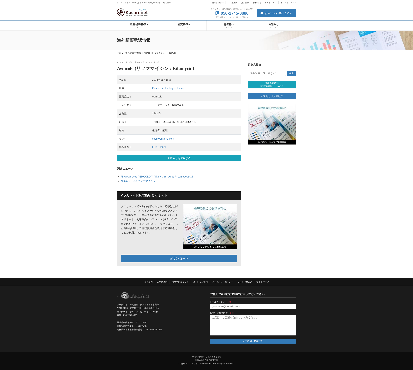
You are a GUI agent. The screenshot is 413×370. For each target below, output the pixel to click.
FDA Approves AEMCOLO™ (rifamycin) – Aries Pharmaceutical (157, 176)
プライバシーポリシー (222, 282)
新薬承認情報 (218, 2)
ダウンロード (179, 258)
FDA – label (159, 147)
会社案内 (257, 2)
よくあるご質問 (200, 282)
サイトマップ (271, 2)
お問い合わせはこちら (278, 13)
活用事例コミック (180, 282)
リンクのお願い (244, 282)
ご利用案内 (232, 2)
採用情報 (245, 2)
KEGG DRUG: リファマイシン (138, 181)
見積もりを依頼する (179, 158)
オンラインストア (288, 2)
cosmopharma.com (163, 138)
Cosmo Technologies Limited (168, 88)
